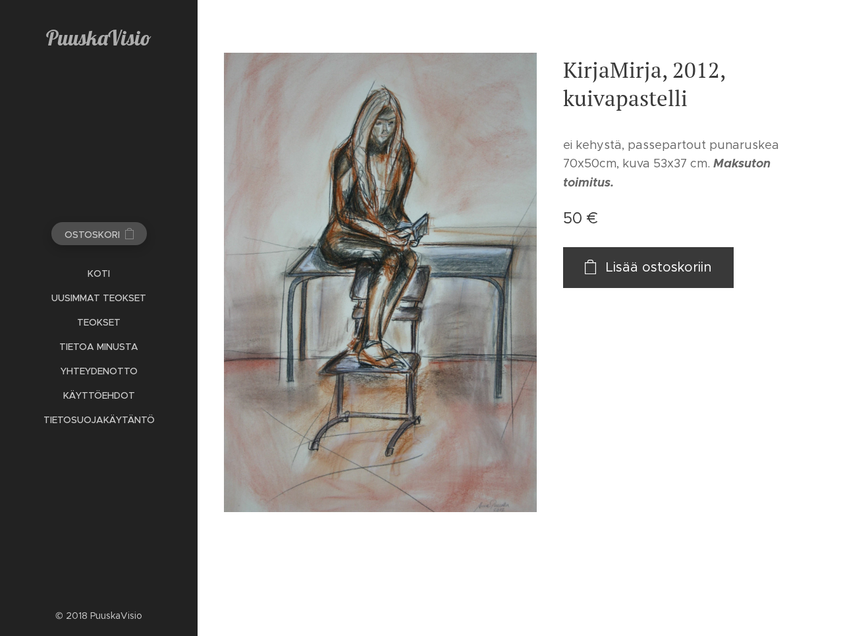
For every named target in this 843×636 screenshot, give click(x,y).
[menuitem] (99, 273)
